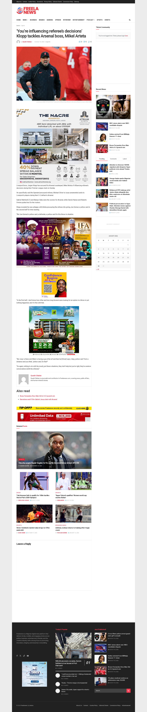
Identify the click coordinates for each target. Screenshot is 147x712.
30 (98, 323)
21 (123, 314)
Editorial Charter (57, 1)
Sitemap (76, 1)
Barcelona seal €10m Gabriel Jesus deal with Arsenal (38, 399)
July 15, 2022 (70, 500)
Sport (18, 492)
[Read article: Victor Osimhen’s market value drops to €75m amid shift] (34, 514)
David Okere (21, 532)
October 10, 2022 (39, 42)
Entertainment (78, 20)
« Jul (97, 326)
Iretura (31, 706)
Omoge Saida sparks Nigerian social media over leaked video (120, 189)
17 (103, 314)
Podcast (90, 20)
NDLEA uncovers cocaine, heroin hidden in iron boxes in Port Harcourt (68, 663)
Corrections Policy (68, 1)
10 (103, 310)
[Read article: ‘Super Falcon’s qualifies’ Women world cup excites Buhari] (74, 481)
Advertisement (126, 706)
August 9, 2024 (35, 500)
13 (118, 310)
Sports (99, 20)
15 (128, 310)
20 (118, 314)
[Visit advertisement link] (86, 10)
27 (118, 319)
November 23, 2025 (36, 466)
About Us (19, 1)
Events (107, 20)
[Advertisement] (73, 604)
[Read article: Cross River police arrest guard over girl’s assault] (113, 115)
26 (113, 319)
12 (113, 310)
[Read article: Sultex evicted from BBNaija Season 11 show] (102, 146)
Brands (42, 20)
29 (128, 319)
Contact (25, 1)
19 (113, 314)
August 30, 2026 (103, 125)
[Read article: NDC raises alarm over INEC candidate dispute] (102, 135)
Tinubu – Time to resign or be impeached (74, 683)
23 (98, 319)
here (126, 36)
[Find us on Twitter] (20, 666)
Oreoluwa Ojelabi (23, 500)
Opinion (58, 20)
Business (33, 20)
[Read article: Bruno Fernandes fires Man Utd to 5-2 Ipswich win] (102, 157)
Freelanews (60, 500)
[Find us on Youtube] (28, 666)
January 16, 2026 (74, 532)
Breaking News (61, 525)
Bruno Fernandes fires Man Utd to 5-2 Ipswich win (37, 396)
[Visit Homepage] (27, 10)
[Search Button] (129, 19)
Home (18, 20)
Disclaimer (40, 1)
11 (108, 310)
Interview (66, 20)
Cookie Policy (32, 1)
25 (108, 319)
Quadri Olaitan (27, 42)
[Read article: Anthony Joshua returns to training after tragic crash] (74, 514)
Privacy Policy (48, 1)
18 (108, 314)
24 (103, 319)
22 (128, 314)
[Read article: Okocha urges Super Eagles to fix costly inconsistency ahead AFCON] (54, 450)
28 (123, 319)
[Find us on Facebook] (17, 666)
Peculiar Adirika (62, 532)
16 (98, 314)
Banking (50, 20)
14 (123, 310)
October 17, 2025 (32, 532)
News (25, 20)
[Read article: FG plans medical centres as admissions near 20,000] (100, 681)
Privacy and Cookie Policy (104, 709)
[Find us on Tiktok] (24, 666)
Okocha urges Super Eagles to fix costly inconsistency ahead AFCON (48, 463)
